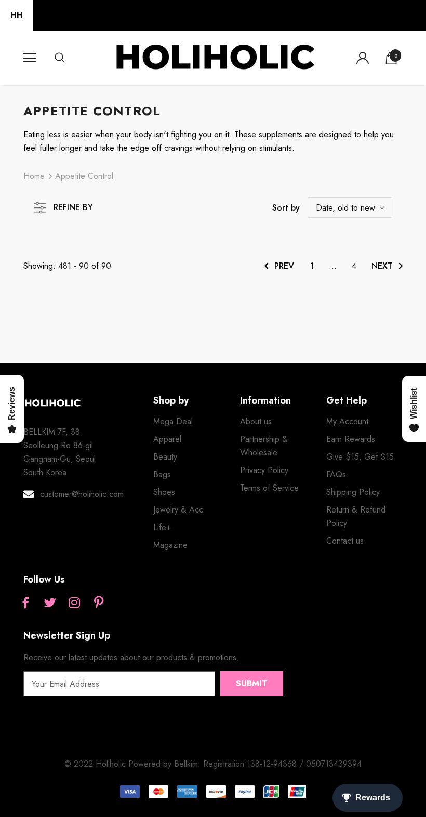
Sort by (286, 208)
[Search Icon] (70, 58)
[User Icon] (362, 58)
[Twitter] (50, 603)
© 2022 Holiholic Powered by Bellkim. (133, 764)
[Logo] (214, 58)
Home (34, 176)
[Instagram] (74, 603)
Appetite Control (84, 176)
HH (16, 15)
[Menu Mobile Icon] (29, 58)
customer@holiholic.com (82, 494)
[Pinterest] (98, 603)
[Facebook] (25, 603)
